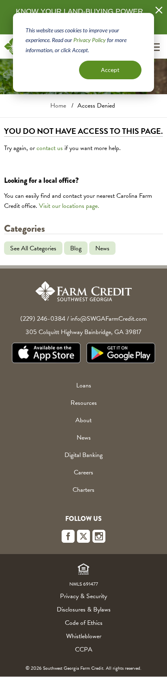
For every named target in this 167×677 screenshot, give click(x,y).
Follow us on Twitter (83, 536)
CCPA (83, 649)
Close (159, 10)
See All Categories (33, 248)
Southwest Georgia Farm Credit (83, 291)
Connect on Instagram (98, 536)
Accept (110, 69)
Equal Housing (83, 569)
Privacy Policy (89, 39)
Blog (75, 248)
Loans (83, 385)
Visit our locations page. (69, 206)
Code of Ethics (84, 623)
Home (58, 105)
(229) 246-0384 (42, 319)
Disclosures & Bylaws (84, 609)
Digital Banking (83, 455)
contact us (49, 148)
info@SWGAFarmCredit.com (109, 319)
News (102, 248)
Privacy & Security (83, 596)
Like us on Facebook (68, 536)
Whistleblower (83, 636)
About (83, 420)
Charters (83, 490)
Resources (84, 403)
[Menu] (154, 47)
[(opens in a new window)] (46, 354)
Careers (83, 472)
